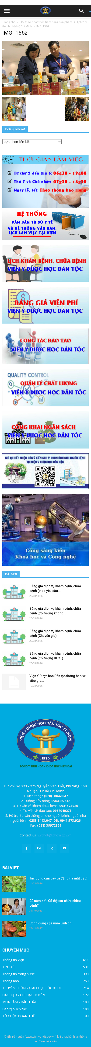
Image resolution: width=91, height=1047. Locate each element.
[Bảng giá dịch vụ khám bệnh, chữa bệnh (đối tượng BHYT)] (14, 659)
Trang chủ (8, 22)
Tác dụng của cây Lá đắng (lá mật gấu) (58, 878)
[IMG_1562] (45, 67)
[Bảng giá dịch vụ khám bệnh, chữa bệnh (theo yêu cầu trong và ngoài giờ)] (14, 592)
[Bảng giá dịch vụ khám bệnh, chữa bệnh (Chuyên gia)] (14, 637)
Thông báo (10, 981)
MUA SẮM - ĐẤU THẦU (19, 1002)
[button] (83, 11)
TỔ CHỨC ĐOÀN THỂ (18, 1016)
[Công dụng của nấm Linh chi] (14, 929)
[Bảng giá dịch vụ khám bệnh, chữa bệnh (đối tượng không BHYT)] (14, 614)
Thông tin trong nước (18, 974)
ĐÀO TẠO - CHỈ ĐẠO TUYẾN (23, 995)
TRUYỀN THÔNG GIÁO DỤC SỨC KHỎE (32, 988)
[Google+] (39, 848)
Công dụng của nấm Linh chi (50, 923)
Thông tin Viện (13, 960)
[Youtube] (64, 848)
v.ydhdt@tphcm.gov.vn (54, 835)
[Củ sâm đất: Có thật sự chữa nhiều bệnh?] (14, 906)
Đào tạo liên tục (14, 1009)
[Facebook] (26, 848)
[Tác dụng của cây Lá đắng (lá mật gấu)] (14, 884)
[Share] (51, 848)
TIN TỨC (9, 967)
